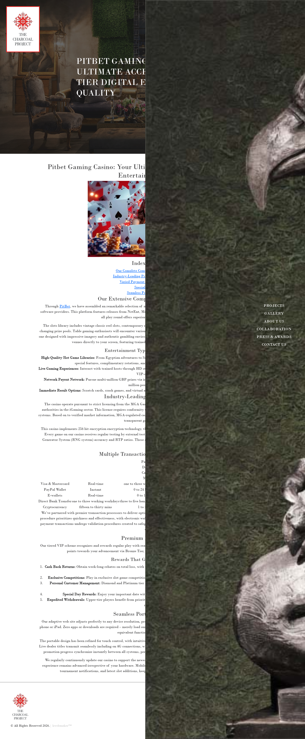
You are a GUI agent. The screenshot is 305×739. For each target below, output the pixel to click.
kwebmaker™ (62, 726)
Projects (274, 305)
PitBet (64, 306)
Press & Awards (274, 336)
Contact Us (274, 344)
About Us (274, 321)
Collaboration (274, 329)
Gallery (274, 313)
